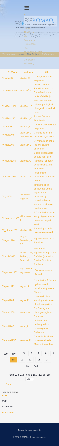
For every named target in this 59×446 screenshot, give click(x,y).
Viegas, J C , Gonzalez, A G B (26, 240)
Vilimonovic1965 (10, 218)
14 (47, 359)
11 (21, 359)
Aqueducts (7, 406)
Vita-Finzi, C (26, 106)
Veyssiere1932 (9, 272)
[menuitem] (27, 28)
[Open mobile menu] (27, 8)
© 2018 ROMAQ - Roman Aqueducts (29, 437)
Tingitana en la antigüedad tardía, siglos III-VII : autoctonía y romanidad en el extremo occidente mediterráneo (43, 197)
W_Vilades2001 (10, 230)
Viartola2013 (8, 256)
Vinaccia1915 (9, 176)
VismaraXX (8, 126)
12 (30, 359)
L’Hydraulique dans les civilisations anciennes (44, 145)
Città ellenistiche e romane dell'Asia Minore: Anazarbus (43, 340)
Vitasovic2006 (9, 90)
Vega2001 (7, 196)
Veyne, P (24, 300)
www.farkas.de (34, 430)
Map (4, 400)
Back (8, 384)
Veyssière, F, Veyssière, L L (26, 272)
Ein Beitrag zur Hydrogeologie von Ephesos (43, 312)
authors (28, 72)
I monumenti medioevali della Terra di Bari (45, 177)
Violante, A (25, 161)
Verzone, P (25, 340)
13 (39, 359)
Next (28, 366)
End (36, 366)
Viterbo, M (25, 78)
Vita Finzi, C (26, 118)
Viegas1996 (8, 240)
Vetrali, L (24, 326)
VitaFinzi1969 (9, 106)
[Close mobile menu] (25, 14)
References (8, 412)
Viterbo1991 (8, 78)
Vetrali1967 (8, 326)
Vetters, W (25, 312)
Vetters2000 (8, 312)
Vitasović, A (26, 90)
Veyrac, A (24, 286)
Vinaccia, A (25, 176)
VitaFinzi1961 (9, 118)
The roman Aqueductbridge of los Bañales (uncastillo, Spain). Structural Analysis (45, 256)
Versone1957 (9, 340)
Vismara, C (25, 126)
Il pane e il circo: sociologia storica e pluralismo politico (44, 300)
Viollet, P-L (25, 145)
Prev (13, 354)
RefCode (12, 72)
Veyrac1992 (8, 286)
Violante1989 (9, 161)
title (47, 72)
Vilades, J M (26, 230)
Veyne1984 (8, 300)
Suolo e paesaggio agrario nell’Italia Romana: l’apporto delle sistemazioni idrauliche (43, 161)
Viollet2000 (8, 145)
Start (5, 354)
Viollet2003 (8, 134)
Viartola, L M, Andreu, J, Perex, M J (26, 256)
